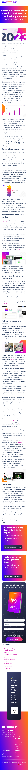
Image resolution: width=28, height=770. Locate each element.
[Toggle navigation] (25, 2)
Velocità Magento (9, 665)
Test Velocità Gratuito (6, 756)
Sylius (5, 661)
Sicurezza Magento (9, 659)
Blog (3, 752)
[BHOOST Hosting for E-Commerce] (9, 2)
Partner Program (19, 744)
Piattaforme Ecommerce (10, 654)
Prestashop (7, 656)
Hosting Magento (9, 650)
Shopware (7, 658)
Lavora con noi (18, 742)
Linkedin (17, 756)
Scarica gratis (14, 639)
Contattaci (17, 748)
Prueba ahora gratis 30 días (13, 547)
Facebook (17, 752)
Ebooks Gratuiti (5, 754)
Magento (6, 652)
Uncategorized (8, 663)
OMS (18, 249)
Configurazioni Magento (10, 649)
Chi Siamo (17, 741)
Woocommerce (8, 666)
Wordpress (7, 668)
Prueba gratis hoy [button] (15, 710)
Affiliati (16, 746)
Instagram (17, 754)
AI (4, 647)
